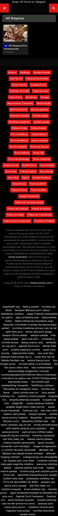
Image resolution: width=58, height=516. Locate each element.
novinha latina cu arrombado (35, 363)
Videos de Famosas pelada (29, 202)
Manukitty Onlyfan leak (35, 421)
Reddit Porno (29, 165)
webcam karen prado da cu (16, 356)
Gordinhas (31, 97)
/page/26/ (17, 403)
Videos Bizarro (39, 134)
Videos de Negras (41, 208)
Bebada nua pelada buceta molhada (23, 453)
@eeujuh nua (46, 449)
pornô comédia (39, 140)
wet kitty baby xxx (13, 439)
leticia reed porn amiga (39, 331)
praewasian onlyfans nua (40, 478)
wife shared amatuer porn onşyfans (26, 428)
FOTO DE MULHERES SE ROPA (20, 482)
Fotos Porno (15, 97)
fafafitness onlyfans (42, 385)
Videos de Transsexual (39, 214)
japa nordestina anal (27, 317)
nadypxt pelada (39, 335)
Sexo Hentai (46, 171)
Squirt (25, 177)
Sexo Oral (13, 177)
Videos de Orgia (15, 214)
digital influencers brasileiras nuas (34, 320)
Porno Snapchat (41, 159)
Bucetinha (36, 417)
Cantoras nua (30, 410)
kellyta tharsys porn (39, 360)
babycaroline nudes (23, 353)
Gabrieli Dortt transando (30, 496)
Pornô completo (18, 146)
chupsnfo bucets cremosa (14, 435)
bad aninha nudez (18, 381)
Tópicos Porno (19, 190)
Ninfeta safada (40, 115)
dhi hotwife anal (40, 381)
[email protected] (17, 256)
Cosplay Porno (38, 84)
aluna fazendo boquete (21, 499)
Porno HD (38, 152)
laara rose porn (30, 338)
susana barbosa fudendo (40, 403)
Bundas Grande (42, 72)
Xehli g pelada (31, 306)
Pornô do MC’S (38, 183)
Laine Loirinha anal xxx (26, 392)
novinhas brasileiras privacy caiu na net (34, 328)
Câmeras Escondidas (37, 78)
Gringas (45, 97)
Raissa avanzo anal (32, 342)
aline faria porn (14, 331)
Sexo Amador (47, 165)
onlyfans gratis (41, 121)
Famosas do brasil (19, 90)
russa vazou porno (14, 507)
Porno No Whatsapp (18, 159)
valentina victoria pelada (31, 396)
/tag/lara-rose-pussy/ (18, 510)
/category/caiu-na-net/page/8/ (40, 456)
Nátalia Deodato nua (12, 360)
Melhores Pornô (18, 109)
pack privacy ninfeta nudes (37, 431)
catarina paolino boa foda (28, 467)
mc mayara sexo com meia (19, 460)
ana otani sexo (49, 410)
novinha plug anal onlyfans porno (38, 471)
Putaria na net (11, 165)
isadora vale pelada (14, 414)
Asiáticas (25, 72)
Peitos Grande (38, 128)
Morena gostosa (39, 109)
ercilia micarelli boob (45, 424)
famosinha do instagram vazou (20, 388)
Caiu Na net (16, 78)
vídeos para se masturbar (17, 221)
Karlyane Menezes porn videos (32, 310)
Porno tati (9, 474)
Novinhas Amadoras (19, 121)
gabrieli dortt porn (29, 345)
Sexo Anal (11, 171)
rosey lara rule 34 (44, 356)
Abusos (12, 72)
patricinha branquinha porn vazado (37, 474)
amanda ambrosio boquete (24, 399)
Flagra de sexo (40, 90)
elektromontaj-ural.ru (41, 282)
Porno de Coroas (39, 146)
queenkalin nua (11, 306)
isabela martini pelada (39, 439)
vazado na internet (29, 196)
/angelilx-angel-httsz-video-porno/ (25, 406)
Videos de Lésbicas (17, 208)
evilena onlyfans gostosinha (19, 442)
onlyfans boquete (11, 489)
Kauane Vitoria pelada (15, 335)
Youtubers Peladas (44, 221)
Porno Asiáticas (19, 134)
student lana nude (13, 478)
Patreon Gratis (19, 128)
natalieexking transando (14, 385)
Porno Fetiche (22, 152)
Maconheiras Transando (20, 103)
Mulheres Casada (19, 115)
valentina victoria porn (41, 507)
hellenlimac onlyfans (12, 313)
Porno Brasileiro (19, 140)
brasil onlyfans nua (34, 489)
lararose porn (45, 503)
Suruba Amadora (41, 177)
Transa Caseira (28, 171)
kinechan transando (44, 435)
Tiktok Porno (19, 183)
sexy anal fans (45, 353)
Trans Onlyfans (39, 190)
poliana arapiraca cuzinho (25, 349)
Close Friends (19, 84)
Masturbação (43, 103)
